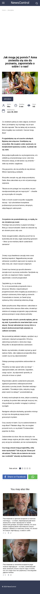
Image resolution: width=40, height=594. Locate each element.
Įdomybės (7, 99)
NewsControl (20, 3)
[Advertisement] (20, 34)
